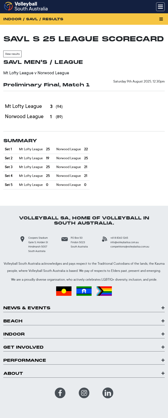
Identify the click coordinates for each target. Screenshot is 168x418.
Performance (24, 360)
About (13, 373)
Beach (13, 321)
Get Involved (23, 347)
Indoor (14, 334)
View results (12, 54)
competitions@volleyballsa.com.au (129, 246)
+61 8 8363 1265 (119, 238)
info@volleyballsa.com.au (124, 242)
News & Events (26, 308)
